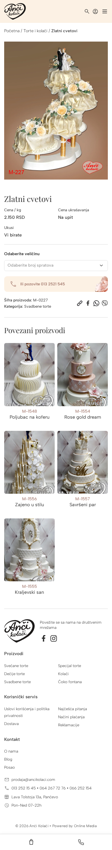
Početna (12, 30)
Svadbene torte (37, 306)
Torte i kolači (35, 30)
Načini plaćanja (71, 717)
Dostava (11, 723)
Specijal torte (69, 665)
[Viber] (105, 303)
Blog (8, 759)
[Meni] (105, 11)
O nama (11, 751)
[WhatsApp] (96, 303)
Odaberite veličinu (22, 253)
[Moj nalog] (95, 11)
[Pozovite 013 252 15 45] (81, 842)
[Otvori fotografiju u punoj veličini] (56, 111)
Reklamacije (68, 725)
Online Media (85, 826)
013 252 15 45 (24, 788)
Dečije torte (14, 673)
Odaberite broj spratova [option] (30, 265)
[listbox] (56, 265)
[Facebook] (88, 303)
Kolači (63, 673)
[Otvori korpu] (31, 842)
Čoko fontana (70, 682)
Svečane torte (16, 665)
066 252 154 (81, 788)
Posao (9, 767)
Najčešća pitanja (72, 709)
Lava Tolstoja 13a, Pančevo (34, 797)
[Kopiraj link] (80, 303)
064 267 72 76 (53, 788)
